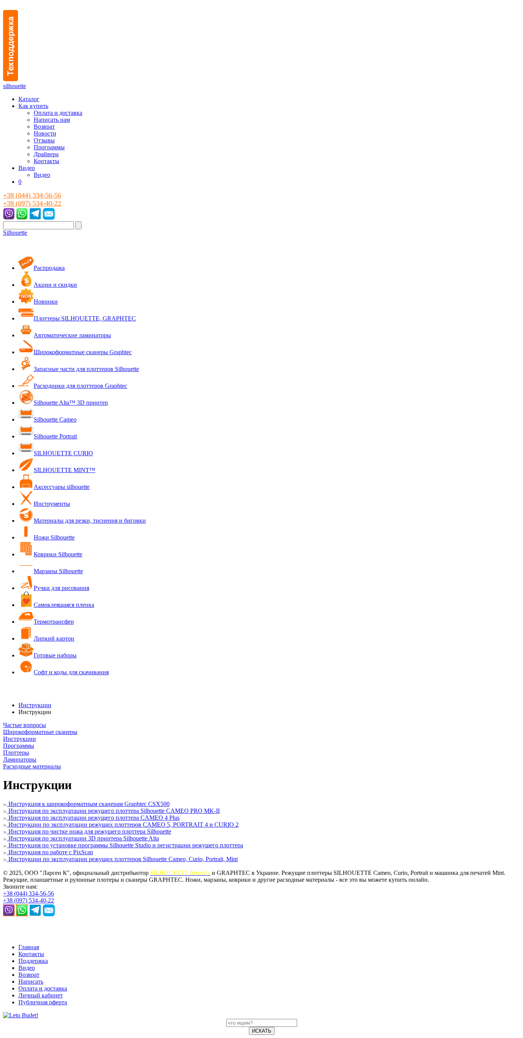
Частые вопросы (24, 725)
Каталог (28, 99)
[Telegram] (35, 217)
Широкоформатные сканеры (40, 732)
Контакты (46, 161)
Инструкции (34, 705)
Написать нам (52, 119)
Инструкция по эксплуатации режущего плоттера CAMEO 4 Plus (93, 817)
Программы (49, 147)
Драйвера (46, 154)
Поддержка (33, 961)
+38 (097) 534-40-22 (32, 203)
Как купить (33, 106)
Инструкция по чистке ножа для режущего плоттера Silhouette (89, 831)
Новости (45, 133)
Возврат (44, 126)
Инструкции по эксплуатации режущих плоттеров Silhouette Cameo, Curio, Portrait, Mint (122, 859)
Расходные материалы (32, 766)
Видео (26, 168)
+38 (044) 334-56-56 (32, 195)
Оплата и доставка (58, 113)
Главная (28, 947)
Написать (30, 981)
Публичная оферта (42, 1002)
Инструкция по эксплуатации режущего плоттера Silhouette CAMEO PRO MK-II (113, 811)
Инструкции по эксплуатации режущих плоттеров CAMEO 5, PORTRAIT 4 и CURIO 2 (123, 824)
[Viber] (9, 217)
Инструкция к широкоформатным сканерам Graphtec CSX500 (88, 804)
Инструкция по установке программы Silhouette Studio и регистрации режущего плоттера (125, 845)
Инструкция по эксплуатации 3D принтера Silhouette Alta (83, 838)
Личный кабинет (40, 995)
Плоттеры (16, 752)
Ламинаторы (19, 759)
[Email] (49, 217)
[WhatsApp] (22, 217)
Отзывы (44, 140)
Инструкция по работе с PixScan (50, 852)
